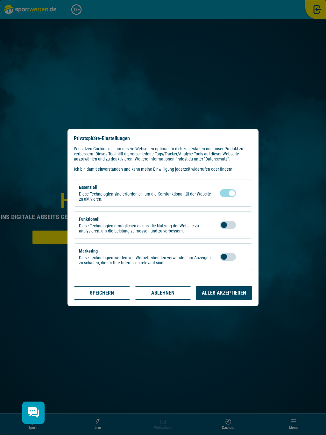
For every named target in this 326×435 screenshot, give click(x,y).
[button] (242, 193)
